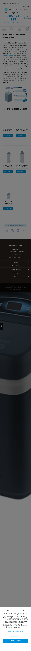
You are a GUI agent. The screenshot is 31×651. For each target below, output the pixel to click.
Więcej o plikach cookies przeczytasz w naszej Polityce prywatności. (15, 626)
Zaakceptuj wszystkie (15, 640)
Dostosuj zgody (15, 636)
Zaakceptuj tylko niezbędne (15, 631)
